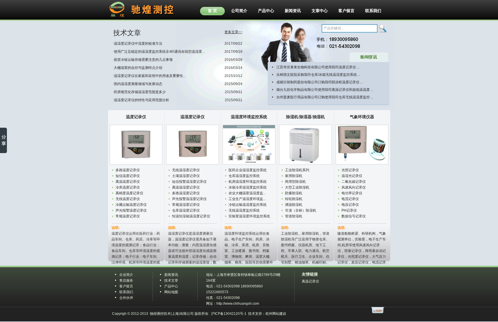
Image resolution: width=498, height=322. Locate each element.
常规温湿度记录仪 (186, 205)
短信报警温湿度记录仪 (189, 182)
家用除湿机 (293, 176)
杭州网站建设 (275, 314)
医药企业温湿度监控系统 (248, 170)
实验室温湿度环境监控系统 (249, 216)
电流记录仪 (350, 199)
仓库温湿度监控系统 (244, 176)
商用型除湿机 (295, 182)
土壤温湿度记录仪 (186, 176)
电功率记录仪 (352, 193)
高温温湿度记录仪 (186, 187)
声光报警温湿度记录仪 (189, 199)
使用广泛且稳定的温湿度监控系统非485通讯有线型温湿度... (159, 52)
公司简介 (239, 10)
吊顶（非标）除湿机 (300, 210)
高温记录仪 (310, 281)
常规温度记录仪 (128, 216)
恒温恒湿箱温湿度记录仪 (191, 216)
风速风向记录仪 (354, 187)
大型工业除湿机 (297, 187)
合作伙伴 (126, 298)
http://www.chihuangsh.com (237, 304)
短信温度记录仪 (128, 176)
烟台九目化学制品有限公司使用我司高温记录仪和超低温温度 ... (324, 68)
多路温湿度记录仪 (186, 193)
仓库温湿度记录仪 (186, 210)
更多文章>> (233, 32)
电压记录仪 (350, 205)
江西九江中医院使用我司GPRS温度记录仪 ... (310, 83)
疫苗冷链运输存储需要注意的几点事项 (143, 60)
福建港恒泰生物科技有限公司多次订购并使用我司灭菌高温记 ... (324, 98)
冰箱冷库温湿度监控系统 (248, 187)
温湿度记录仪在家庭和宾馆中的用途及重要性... (150, 76)
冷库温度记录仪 (128, 187)
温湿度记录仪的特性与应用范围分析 (141, 100)
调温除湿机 (293, 205)
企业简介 (126, 275)
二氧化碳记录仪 (354, 182)
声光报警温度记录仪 (131, 210)
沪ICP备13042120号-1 (228, 314)
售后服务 (126, 280)
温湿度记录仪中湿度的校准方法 (138, 44)
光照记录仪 (350, 170)
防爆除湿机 (293, 193)
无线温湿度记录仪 (186, 170)
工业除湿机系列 (297, 170)
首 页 (212, 10)
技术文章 (171, 280)
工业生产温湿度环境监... (247, 199)
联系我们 (373, 10)
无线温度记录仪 (128, 199)
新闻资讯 (293, 10)
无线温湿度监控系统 (244, 210)
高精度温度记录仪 (129, 193)
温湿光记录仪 (352, 176)
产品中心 (266, 10)
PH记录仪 (349, 210)
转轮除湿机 (293, 199)
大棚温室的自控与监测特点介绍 (138, 68)
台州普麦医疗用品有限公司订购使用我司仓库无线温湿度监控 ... (324, 76)
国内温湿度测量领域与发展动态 (138, 84)
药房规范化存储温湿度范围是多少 (140, 92)
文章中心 (320, 10)
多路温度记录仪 (128, 170)
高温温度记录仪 (128, 182)
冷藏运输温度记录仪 (131, 205)
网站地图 (171, 292)
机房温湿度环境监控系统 (248, 182)
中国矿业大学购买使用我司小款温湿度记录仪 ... (312, 91)
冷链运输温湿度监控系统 (248, 205)
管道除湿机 (293, 216)
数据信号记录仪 (354, 216)
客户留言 (346, 10)
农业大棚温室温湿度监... (247, 193)
